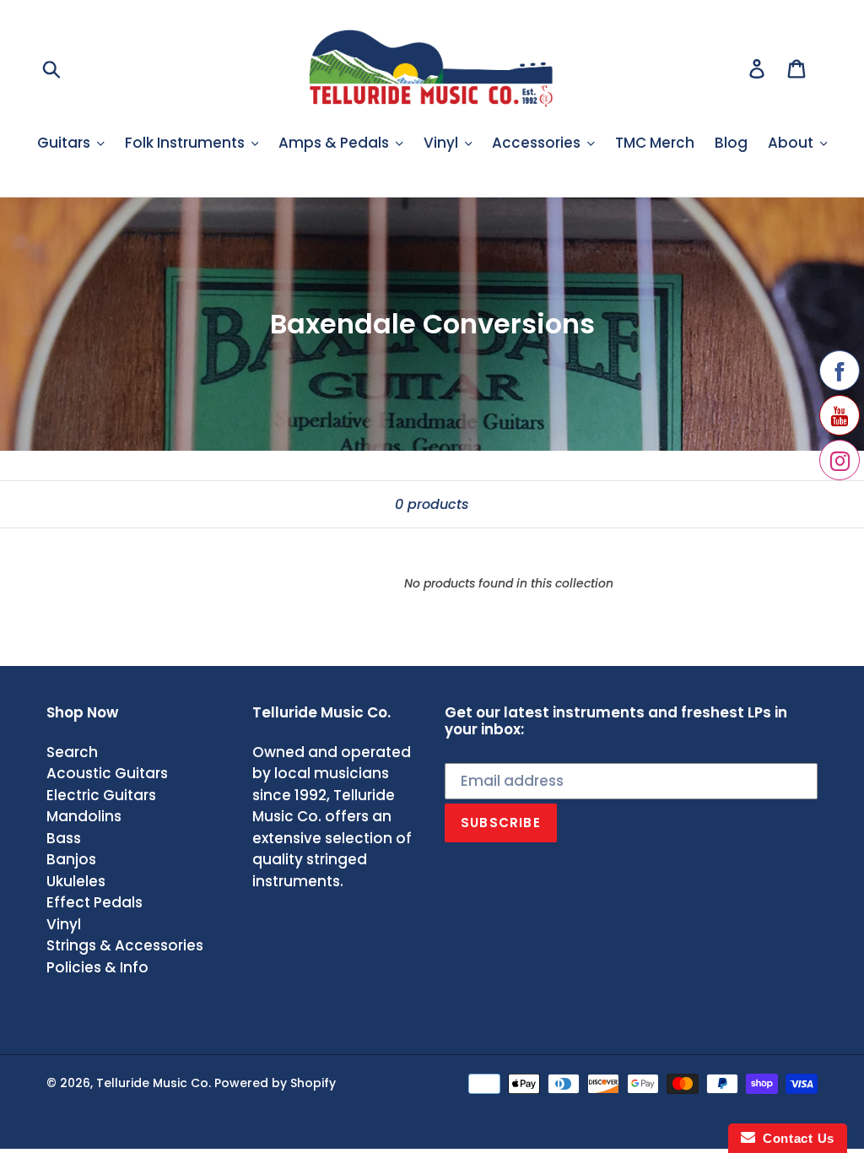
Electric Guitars (101, 795)
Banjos (71, 859)
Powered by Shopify (275, 1083)
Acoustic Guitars (107, 773)
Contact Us (794, 1138)
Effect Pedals (94, 902)
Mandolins (84, 816)
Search (72, 752)
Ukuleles (75, 881)
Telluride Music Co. (153, 1083)
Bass (63, 838)
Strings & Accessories (124, 945)
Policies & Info (97, 967)
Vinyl (63, 924)
